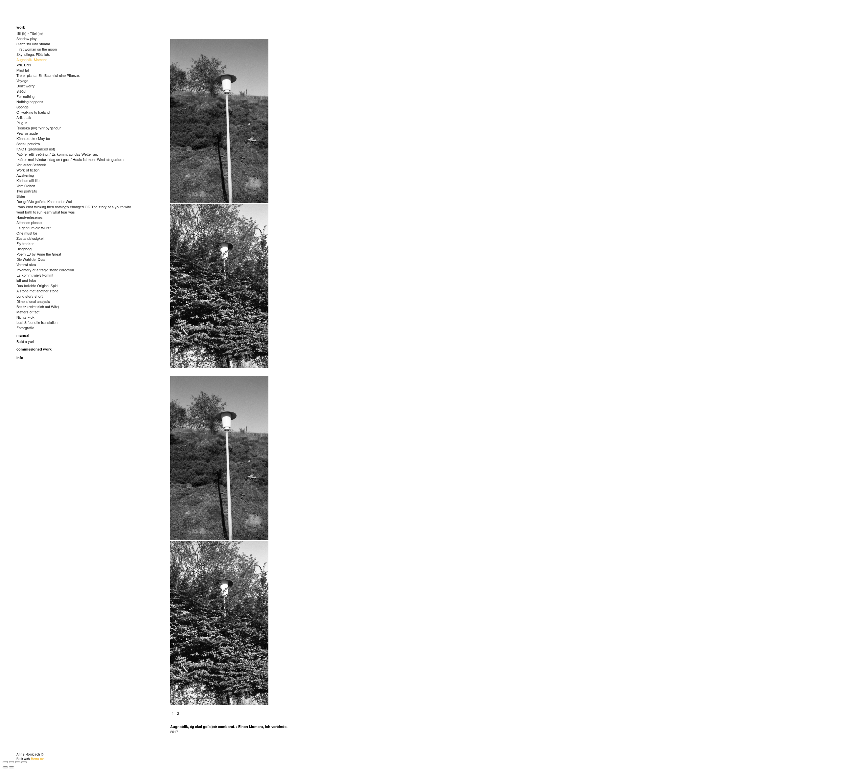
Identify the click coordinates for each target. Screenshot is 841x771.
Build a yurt (25, 341)
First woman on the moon (36, 49)
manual (22, 335)
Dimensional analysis (33, 301)
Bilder (20, 196)
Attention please (29, 222)
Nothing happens (29, 101)
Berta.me (38, 759)
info (19, 357)
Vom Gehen (25, 185)
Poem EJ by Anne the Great (38, 254)
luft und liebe (26, 280)
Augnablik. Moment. (32, 59)
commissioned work (34, 349)
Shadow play (26, 38)
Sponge (22, 106)
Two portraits (26, 190)
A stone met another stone (37, 290)
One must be (26, 233)
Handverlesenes (29, 217)
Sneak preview (28, 143)
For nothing (25, 96)
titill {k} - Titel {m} (29, 33)
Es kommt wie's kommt (34, 275)
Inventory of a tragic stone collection (45, 269)
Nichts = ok (25, 317)
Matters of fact (27, 311)
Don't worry (25, 85)
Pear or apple (27, 133)
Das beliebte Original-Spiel (37, 285)
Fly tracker (25, 243)
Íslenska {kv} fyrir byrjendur (38, 127)
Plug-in (21, 122)
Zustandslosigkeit (30, 238)
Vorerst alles (26, 264)
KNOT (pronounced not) (35, 148)
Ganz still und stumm (33, 43)
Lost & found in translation (36, 322)
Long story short (29, 296)
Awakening (25, 175)
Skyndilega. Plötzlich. (33, 54)
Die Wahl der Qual (30, 259)
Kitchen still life (27, 180)
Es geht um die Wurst (33, 227)
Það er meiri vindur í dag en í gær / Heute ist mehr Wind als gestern (70, 159)
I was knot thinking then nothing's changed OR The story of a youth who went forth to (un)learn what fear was (73, 209)
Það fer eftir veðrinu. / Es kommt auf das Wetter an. (57, 154)
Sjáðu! (21, 91)
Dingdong (24, 248)
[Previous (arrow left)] (5, 767)
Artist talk (23, 117)
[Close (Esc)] (5, 762)
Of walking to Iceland (33, 112)
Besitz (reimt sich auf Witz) (37, 306)
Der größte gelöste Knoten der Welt (44, 201)
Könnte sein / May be (33, 138)
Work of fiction (27, 169)
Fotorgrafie (25, 327)
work (20, 27)
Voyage (22, 80)
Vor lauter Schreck (31, 164)
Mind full (22, 70)
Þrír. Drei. (24, 64)
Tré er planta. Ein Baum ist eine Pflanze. (48, 75)
